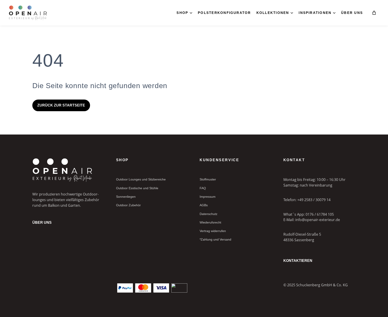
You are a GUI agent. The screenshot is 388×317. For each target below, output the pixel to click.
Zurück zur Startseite (61, 105)
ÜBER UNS (42, 222)
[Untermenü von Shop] (191, 12)
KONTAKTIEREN (297, 261)
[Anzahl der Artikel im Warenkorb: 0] (374, 13)
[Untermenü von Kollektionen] (291, 12)
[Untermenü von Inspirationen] (334, 12)
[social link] (34, 284)
